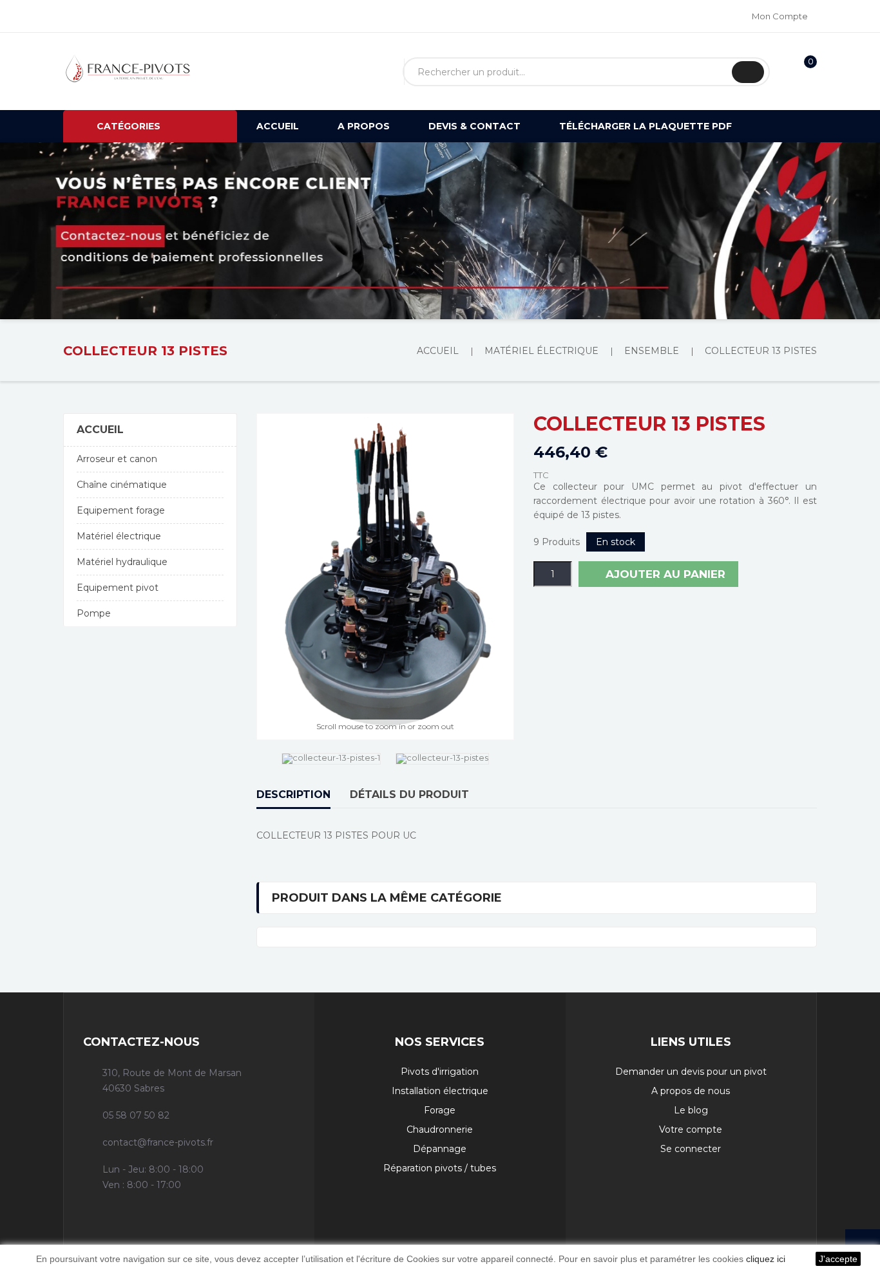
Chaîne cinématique (122, 484)
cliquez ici (765, 1259)
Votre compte (690, 1129)
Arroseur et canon (117, 459)
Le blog (691, 1110)
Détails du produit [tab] (409, 794)
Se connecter (690, 1149)
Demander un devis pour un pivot (691, 1071)
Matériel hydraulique (122, 562)
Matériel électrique (119, 536)
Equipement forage (121, 510)
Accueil (100, 429)
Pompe (94, 613)
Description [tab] (293, 794)
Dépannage (439, 1149)
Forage (439, 1110)
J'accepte (838, 1259)
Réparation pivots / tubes (439, 1168)
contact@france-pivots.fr (157, 1142)
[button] (66, 230)
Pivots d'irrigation (440, 1071)
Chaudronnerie (440, 1129)
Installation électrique (440, 1091)
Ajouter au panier (663, 574)
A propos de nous (690, 1091)
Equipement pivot (117, 587)
